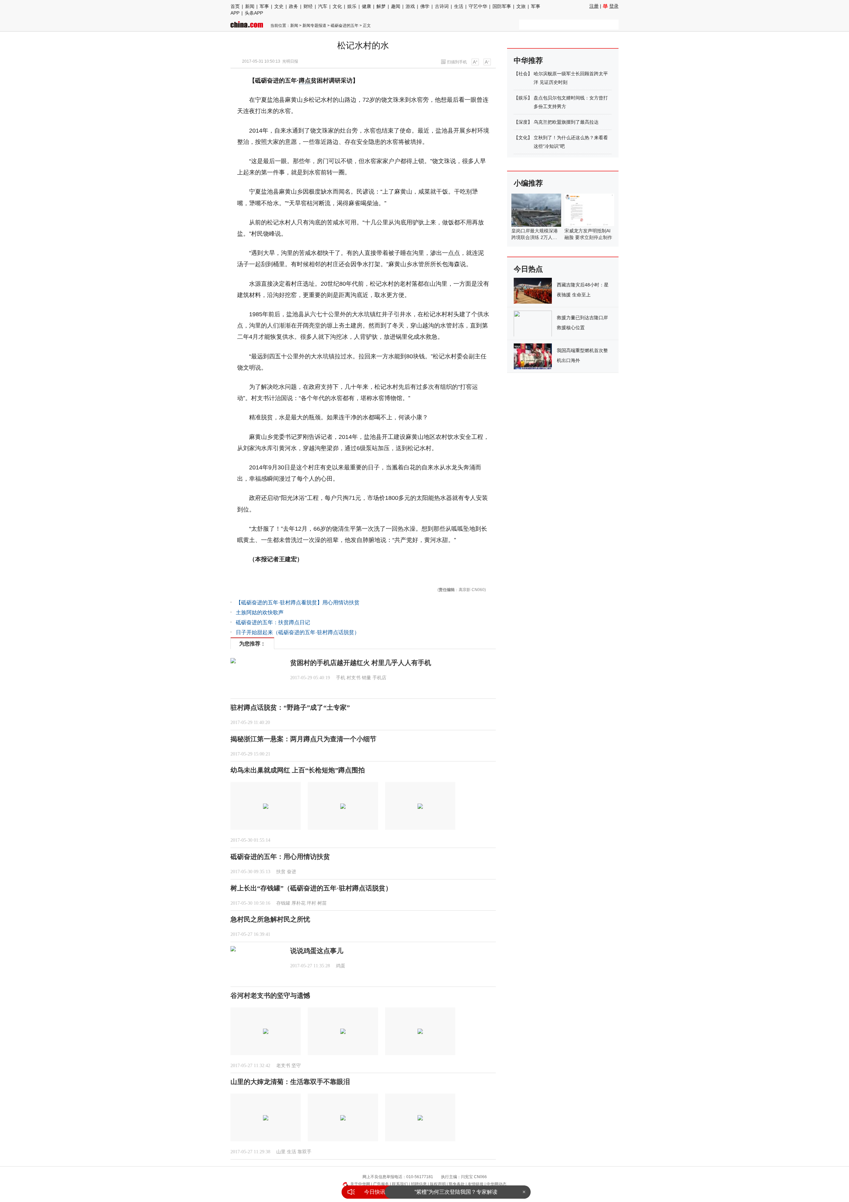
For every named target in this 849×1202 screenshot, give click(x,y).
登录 (614, 6)
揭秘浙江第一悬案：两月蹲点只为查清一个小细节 (303, 739)
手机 (340, 677)
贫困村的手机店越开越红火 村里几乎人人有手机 (360, 662)
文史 (279, 6)
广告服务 (381, 1184)
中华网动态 (496, 1184)
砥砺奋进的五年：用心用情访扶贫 (280, 856)
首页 (235, 6)
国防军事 (501, 6)
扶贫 (281, 871)
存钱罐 (283, 903)
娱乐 (352, 6)
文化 (337, 6)
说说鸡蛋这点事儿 (316, 950)
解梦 (381, 6)
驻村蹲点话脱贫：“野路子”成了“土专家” (290, 707)
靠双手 (304, 1151)
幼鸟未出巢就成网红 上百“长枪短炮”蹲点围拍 (297, 770)
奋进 (291, 871)
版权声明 (438, 1184)
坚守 (296, 1065)
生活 (458, 6)
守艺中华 (478, 6)
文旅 (521, 6)
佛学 (424, 6)
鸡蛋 (340, 965)
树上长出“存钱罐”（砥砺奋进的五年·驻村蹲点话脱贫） (311, 888)
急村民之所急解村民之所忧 (270, 919)
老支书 (283, 1065)
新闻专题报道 (314, 25)
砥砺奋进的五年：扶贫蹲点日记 (273, 622)
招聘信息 (419, 1184)
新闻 (249, 6)
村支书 (353, 677)
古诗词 (442, 6)
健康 (366, 6)
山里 (281, 1151)
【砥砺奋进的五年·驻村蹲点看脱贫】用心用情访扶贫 (297, 602)
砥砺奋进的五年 (345, 25)
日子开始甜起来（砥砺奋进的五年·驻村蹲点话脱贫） (297, 632)
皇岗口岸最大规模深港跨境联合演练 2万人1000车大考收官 (534, 237)
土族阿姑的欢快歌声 (260, 612)
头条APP (254, 13)
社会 (523, 73)
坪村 (311, 903)
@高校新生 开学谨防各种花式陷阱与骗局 (456, 1192)
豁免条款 (457, 1184)
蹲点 (305, 80)
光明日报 (290, 61)
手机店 (379, 677)
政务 (293, 6)
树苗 (322, 903)
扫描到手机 (457, 62)
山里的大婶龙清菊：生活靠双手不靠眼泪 (290, 1081)
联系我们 (400, 1184)
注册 (594, 6)
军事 (264, 6)
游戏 (410, 6)
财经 (308, 6)
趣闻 (395, 6)
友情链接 (476, 1184)
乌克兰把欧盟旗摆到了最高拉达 (566, 122)
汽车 (322, 6)
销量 (366, 677)
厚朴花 (298, 903)
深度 (523, 122)
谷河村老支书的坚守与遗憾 (270, 995)
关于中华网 (360, 1184)
